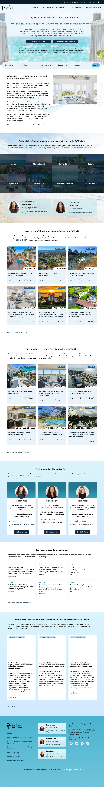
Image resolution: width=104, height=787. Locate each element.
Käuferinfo (47, 8)
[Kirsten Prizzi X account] (71, 743)
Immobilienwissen (92, 8)
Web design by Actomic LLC (72, 770)
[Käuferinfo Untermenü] (52, 7)
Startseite (36, 8)
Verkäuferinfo (61, 8)
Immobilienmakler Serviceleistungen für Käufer (20, 742)
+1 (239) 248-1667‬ (88, 2)
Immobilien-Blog (13, 753)
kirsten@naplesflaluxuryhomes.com (36, 212)
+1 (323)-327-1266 (77, 209)
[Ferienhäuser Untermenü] (82, 7)
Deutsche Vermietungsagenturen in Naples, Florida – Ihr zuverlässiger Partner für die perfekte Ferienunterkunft (21, 666)
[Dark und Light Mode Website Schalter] (98, 2)
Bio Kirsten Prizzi (21, 532)
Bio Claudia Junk (52, 532)
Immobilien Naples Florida (78, 637)
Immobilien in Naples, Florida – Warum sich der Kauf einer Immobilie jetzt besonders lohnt (81, 665)
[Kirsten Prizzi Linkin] (76, 743)
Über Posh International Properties (19, 737)
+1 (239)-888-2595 (79, 521)
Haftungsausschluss (14, 756)
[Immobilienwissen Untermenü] (101, 7)
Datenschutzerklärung (15, 760)
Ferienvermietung (38, 42)
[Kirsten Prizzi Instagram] (82, 743)
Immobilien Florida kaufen (17, 637)
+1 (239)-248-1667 (20, 240)
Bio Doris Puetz (82, 532)
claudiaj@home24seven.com (81, 212)
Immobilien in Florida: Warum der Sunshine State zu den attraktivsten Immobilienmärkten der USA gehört (52, 665)
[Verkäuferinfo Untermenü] (67, 7)
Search (95, 65)
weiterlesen (14, 697)
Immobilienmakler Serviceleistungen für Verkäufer (20, 748)
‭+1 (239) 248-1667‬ (30, 208)
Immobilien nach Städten (65, 42)
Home (9, 734)
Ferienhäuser (76, 8)
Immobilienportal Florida (47, 637)
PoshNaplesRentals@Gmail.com (83, 524)
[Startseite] (7, 7)
